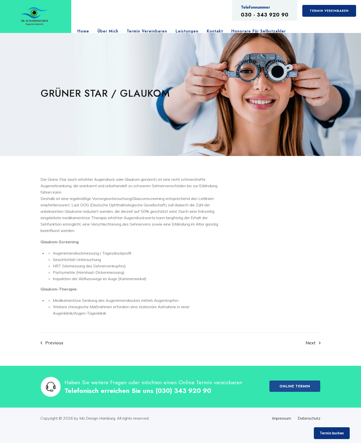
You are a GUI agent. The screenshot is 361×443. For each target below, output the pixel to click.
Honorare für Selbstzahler (258, 31)
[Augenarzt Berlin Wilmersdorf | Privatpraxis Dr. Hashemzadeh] (34, 16)
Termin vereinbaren (147, 31)
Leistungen (187, 31)
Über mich (107, 31)
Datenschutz (309, 418)
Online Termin (294, 386)
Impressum (281, 418)
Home (83, 31)
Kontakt (215, 31)
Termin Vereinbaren (329, 11)
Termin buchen (332, 433)
